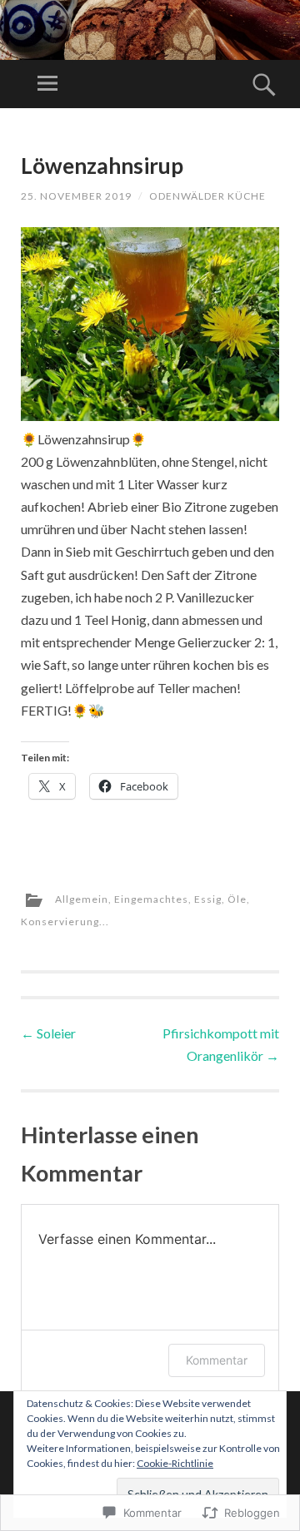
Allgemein (81, 899)
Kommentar (217, 1360)
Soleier (48, 1033)
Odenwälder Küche (207, 196)
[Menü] (47, 84)
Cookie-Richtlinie (175, 1463)
